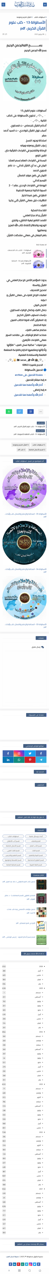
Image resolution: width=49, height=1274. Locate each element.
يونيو (39, 1005)
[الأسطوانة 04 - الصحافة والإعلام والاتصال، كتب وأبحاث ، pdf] (24, 543)
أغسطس (38, 996)
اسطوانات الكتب (39, 17)
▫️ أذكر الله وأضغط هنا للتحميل (30, 384)
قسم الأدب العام (36, 845)
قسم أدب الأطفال (13, 841)
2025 (41, 988)
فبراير (39, 979)
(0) (4, 34)
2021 (41, 1188)
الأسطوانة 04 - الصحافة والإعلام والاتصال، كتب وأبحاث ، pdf (25, 570)
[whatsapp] (19, 760)
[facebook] (41, 753)
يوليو (39, 1001)
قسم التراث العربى (13, 850)
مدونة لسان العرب (12, 1256)
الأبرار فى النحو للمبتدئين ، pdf (25, 923)
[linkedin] (8, 760)
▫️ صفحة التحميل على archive (30, 374)
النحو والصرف (35, 841)
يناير (39, 983)
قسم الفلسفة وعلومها (13, 860)
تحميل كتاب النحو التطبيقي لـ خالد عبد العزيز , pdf (19, 881)
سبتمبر (38, 1044)
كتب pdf (20, 449)
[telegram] (41, 760)
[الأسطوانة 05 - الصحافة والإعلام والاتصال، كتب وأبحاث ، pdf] (24, 487)
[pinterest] (30, 760)
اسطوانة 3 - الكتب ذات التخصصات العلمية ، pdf (19, 251)
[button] (30, 411)
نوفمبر (38, 1040)
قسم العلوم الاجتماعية (36, 860)
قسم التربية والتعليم (36, 855)
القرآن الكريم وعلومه (24, 17)
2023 (41, 1084)
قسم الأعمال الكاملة (36, 449)
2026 (41, 966)
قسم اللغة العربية (36, 864)
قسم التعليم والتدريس (13, 855)
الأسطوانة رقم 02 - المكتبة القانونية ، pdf (21, 262)
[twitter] (30, 753)
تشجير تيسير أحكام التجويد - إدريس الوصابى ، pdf (19, 936)
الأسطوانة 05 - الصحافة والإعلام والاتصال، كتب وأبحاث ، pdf (25, 515)
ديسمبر (38, 992)
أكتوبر (39, 1097)
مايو (39, 1009)
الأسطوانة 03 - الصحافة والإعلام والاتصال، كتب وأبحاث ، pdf (25, 625)
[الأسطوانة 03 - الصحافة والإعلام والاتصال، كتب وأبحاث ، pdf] (24, 598)
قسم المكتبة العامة (13, 864)
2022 (41, 1132)
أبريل (39, 970)
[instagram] (19, 753)
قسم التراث (36, 850)
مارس (39, 975)
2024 (41, 1031)
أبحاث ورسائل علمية (36, 836)
